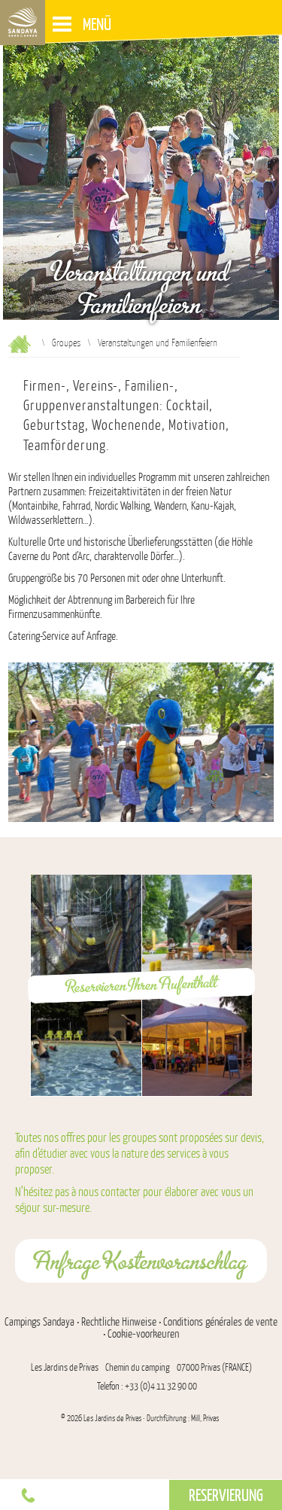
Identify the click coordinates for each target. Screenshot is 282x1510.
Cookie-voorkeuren (143, 1334)
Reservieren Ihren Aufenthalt (141, 984)
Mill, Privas (205, 1418)
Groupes (66, 342)
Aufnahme (19, 344)
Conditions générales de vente (220, 1322)
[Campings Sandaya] (22, 22)
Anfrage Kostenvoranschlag (141, 1260)
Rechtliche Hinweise (118, 1322)
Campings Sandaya (39, 1322)
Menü (97, 24)
